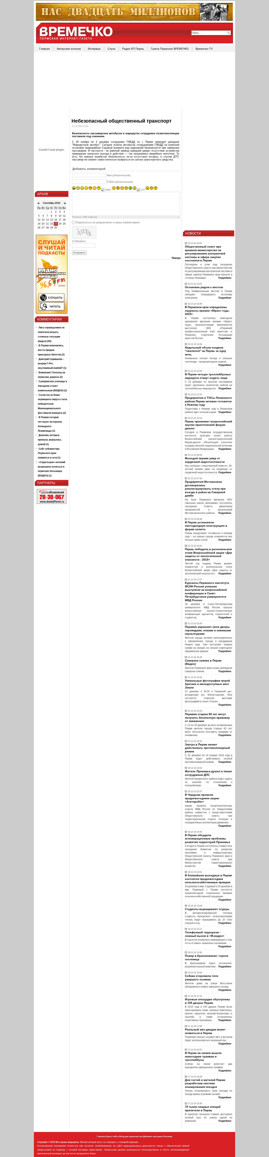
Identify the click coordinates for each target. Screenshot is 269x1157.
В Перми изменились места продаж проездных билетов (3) (51, 350)
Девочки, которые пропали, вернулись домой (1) (49, 440)
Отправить (79, 252)
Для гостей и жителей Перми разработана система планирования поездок (205, 1083)
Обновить (80, 241)
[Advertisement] (134, 80)
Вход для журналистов (130, 1136)
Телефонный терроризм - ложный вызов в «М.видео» (204, 934)
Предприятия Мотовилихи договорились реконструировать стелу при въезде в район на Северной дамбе (205, 488)
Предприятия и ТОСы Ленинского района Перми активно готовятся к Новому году (208, 401)
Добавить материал (153, 1136)
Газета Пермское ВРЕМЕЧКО (170, 48)
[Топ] (134, 19)
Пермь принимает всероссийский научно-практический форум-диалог (208, 425)
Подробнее (224, 278)
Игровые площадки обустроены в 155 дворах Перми (207, 1001)
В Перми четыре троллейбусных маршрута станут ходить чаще (208, 376)
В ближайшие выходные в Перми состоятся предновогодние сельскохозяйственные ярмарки (208, 879)
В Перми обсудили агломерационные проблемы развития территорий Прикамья (207, 839)
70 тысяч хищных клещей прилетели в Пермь (203, 1108)
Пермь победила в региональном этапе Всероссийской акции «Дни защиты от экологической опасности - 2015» (208, 554)
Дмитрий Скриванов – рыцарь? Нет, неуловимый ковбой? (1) (52, 364)
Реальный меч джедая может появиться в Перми (205, 1031)
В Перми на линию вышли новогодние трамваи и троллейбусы (203, 1056)
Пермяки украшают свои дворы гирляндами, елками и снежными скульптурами (208, 630)
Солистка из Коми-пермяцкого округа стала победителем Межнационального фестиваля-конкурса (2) (52, 404)
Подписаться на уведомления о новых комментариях (108, 222)
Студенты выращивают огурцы (207, 909)
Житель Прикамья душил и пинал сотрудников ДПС (208, 773)
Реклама (168, 1136)
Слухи (111, 48)
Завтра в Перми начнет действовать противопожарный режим (207, 748)
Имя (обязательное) (118, 175)
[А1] (51, 312)
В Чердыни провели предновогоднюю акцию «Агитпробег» (202, 798)
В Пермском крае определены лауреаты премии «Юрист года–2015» (207, 311)
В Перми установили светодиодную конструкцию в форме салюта (206, 526)
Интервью (94, 48)
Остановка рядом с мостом (204, 287)
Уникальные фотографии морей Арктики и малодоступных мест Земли (207, 684)
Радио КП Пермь (133, 48)
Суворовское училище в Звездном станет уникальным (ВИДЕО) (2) (52, 386)
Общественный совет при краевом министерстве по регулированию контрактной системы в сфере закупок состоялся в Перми (205, 253)
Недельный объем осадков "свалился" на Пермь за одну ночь (205, 351)
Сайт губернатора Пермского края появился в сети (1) (49, 453)
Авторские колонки (69, 48)
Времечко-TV (204, 48)
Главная (44, 48)
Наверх (176, 257)
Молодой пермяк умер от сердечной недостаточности (205, 460)
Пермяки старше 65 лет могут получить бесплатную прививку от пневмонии (207, 718)
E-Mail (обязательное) (120, 181)
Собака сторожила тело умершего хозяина (201, 977)
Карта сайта (112, 1136)
